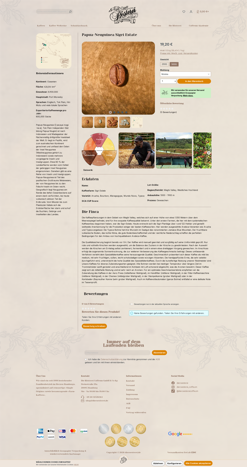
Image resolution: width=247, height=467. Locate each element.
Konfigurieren (174, 463)
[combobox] (51, 11)
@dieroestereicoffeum (187, 391)
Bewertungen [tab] (96, 294)
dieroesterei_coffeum (187, 387)
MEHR (76, 465)
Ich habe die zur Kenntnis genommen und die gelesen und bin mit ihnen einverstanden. (122, 361)
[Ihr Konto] (190, 11)
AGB (158, 359)
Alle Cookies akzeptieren (198, 463)
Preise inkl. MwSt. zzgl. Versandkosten (179, 53)
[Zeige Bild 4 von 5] (122, 112)
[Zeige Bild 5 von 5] (126, 112)
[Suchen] (70, 11)
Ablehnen (158, 463)
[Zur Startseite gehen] (123, 14)
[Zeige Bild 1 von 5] (110, 112)
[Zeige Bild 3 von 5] (118, 112)
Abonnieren (159, 352)
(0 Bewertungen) (168, 112)
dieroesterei (182, 383)
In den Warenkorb (194, 81)
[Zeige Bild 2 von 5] (114, 112)
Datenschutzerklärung (112, 359)
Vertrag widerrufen (136, 412)
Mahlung (164, 70)
